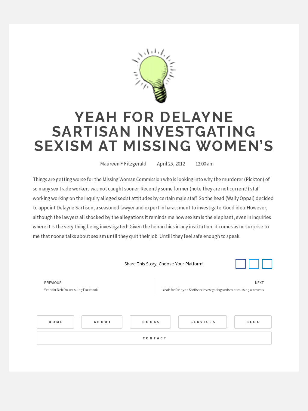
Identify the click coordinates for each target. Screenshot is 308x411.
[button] (241, 264)
